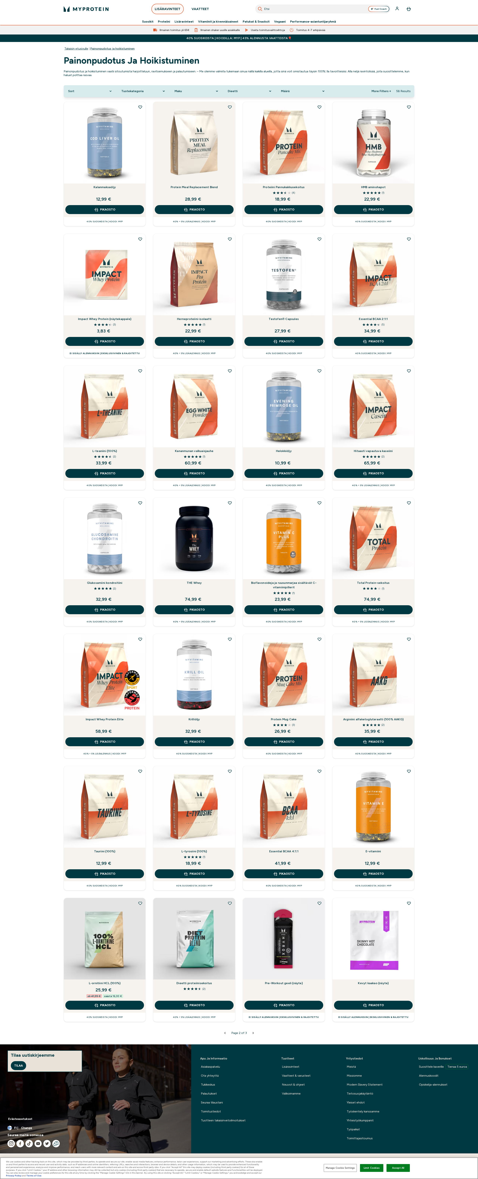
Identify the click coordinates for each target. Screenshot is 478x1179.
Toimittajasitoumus (360, 1138)
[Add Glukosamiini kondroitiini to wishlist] (140, 503)
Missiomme (354, 1075)
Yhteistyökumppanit (360, 1120)
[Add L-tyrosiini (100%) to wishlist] (230, 771)
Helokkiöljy (284, 451)
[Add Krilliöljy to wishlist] (230, 639)
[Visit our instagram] (11, 1143)
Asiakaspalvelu (210, 1066)
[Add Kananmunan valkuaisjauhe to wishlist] (230, 371)
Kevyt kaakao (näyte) (373, 983)
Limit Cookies (372, 1168)
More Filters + (381, 91)
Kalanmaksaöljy (105, 187)
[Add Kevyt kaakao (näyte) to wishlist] (409, 903)
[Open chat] (56, 1143)
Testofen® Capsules (284, 319)
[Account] (397, 9)
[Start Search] (260, 8)
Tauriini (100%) (104, 851)
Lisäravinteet (184, 21)
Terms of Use (33, 1175)
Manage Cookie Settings (340, 1168)
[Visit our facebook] (20, 1143)
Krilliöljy (194, 719)
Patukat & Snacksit (256, 21)
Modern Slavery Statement (365, 1084)
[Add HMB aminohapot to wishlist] (409, 107)
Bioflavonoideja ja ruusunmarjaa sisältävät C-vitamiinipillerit (283, 585)
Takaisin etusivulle (76, 48)
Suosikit (147, 21)
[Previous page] (225, 1033)
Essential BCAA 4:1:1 (283, 851)
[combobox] (322, 8)
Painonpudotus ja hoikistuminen (112, 48)
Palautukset (209, 1093)
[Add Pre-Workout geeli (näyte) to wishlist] (319, 903)
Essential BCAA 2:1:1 (373, 319)
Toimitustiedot (211, 1111)
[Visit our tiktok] (29, 1143)
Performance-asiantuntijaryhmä (313, 21)
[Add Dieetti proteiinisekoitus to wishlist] (230, 903)
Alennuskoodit (428, 1075)
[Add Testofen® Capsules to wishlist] (319, 239)
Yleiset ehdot (356, 1102)
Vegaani (280, 21)
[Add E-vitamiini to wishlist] (409, 771)
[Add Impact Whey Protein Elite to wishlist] (140, 639)
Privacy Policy (13, 1175)
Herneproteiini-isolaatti (194, 319)
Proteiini (164, 21)
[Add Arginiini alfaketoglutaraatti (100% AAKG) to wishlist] (409, 639)
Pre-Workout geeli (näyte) (284, 983)
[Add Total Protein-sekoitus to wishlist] (409, 503)
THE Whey (194, 582)
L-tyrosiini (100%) (194, 851)
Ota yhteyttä (210, 1075)
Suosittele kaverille (443, 1066)
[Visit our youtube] (38, 1143)
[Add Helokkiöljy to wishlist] (319, 371)
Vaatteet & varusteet (296, 1075)
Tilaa (18, 1065)
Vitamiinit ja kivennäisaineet (218, 21)
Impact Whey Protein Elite (105, 719)
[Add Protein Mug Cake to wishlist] (319, 639)
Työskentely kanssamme (363, 1111)
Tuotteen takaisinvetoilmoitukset (223, 1120)
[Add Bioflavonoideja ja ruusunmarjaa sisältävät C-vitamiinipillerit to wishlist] (319, 503)
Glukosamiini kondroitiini (104, 582)
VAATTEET (200, 9)
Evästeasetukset (20, 1118)
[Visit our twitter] (47, 1143)
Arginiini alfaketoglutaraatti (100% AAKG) (373, 719)
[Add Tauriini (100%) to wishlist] (140, 771)
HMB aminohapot (373, 187)
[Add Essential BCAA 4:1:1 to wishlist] (319, 771)
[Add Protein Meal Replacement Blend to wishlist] (230, 107)
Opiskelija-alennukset (433, 1084)
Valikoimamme (291, 1093)
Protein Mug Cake (284, 719)
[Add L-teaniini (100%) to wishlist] (140, 371)
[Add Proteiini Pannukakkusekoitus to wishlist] (319, 107)
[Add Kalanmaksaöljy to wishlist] (140, 107)
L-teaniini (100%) (104, 451)
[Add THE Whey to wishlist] (230, 503)
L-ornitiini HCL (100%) (104, 983)
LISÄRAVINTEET (167, 9)
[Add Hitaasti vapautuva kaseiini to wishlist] (409, 371)
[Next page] (253, 1033)
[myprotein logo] (86, 9)
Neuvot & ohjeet (293, 1084)
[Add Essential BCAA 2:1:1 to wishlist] (409, 239)
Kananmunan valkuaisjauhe (194, 451)
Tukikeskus (208, 1084)
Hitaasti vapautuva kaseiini (373, 451)
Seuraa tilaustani (212, 1102)
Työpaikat (353, 1129)
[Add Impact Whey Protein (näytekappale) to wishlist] (140, 239)
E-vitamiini (373, 851)
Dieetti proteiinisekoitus (194, 983)
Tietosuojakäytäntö (360, 1093)
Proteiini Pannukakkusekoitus (284, 187)
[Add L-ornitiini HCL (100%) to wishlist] (140, 903)
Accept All (398, 1168)
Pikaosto (107, 209)
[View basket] (408, 9)
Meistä (351, 1066)
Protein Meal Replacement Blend (194, 187)
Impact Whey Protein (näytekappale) (104, 319)
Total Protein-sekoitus (373, 582)
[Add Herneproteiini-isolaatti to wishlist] (230, 239)
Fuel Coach (381, 9)
